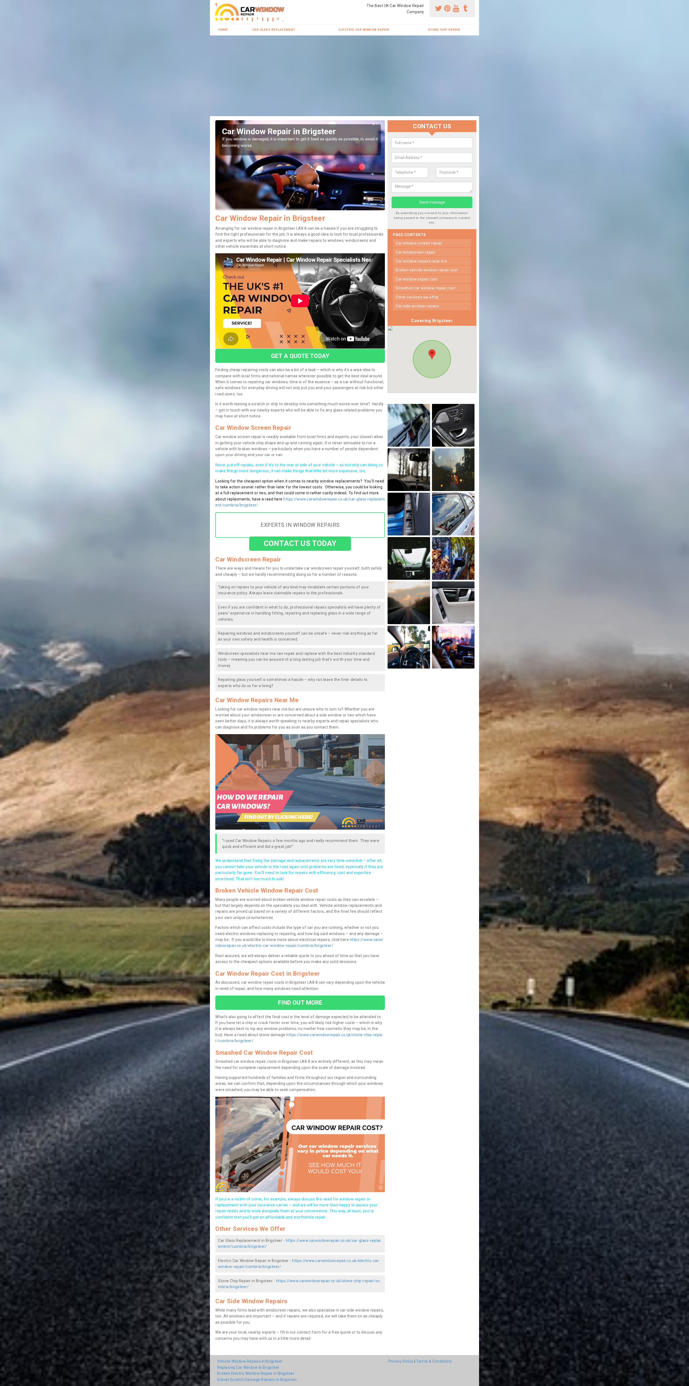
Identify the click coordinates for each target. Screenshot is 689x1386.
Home (223, 29)
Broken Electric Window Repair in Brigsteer (255, 1373)
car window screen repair (419, 243)
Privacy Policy (400, 1361)
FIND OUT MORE (300, 1002)
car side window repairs (417, 306)
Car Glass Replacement (273, 29)
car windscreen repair (416, 252)
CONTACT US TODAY (300, 543)
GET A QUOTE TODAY (300, 355)
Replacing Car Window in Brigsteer (248, 1367)
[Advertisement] (344, 75)
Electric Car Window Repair (364, 29)
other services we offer (417, 297)
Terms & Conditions (434, 1361)
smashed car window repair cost (425, 288)
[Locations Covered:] (216, 4)
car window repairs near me (421, 261)
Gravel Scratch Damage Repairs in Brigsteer (257, 1379)
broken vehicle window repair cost (427, 270)
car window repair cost (416, 279)
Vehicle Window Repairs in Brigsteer (250, 1361)
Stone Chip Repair (444, 29)
